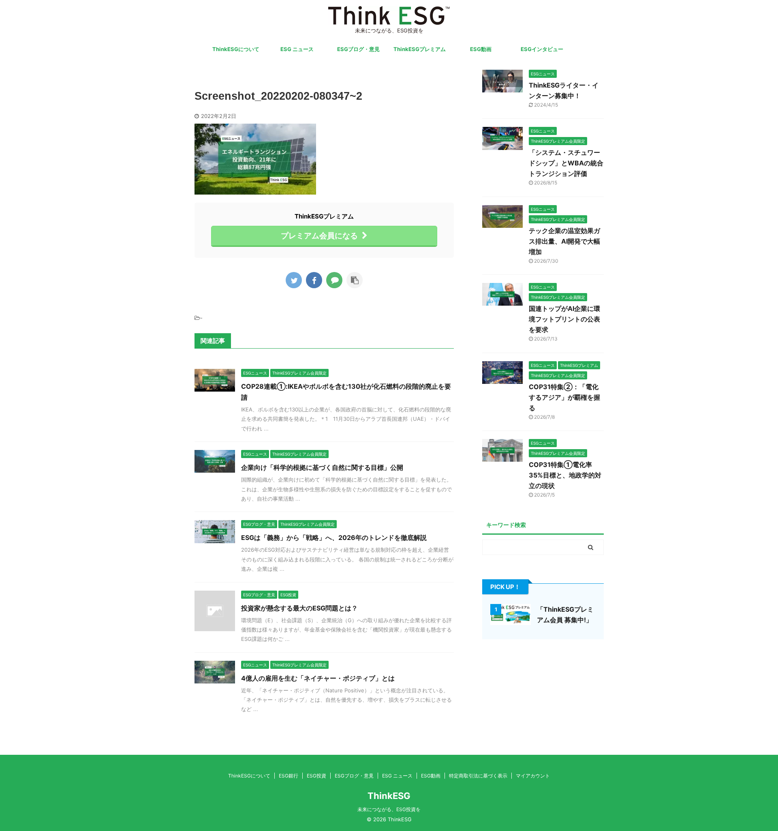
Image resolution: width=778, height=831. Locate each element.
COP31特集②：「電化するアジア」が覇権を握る (564, 397)
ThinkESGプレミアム (419, 49)
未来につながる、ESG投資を (389, 809)
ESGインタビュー (542, 49)
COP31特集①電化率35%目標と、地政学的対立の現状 (565, 475)
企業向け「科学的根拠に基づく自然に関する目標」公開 (322, 467)
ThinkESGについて (235, 49)
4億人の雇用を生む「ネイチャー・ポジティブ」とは (318, 678)
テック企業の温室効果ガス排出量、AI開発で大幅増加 (564, 241)
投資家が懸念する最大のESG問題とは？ (299, 608)
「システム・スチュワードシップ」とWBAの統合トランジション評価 (566, 163)
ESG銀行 (288, 776)
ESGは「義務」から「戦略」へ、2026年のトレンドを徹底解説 (334, 537)
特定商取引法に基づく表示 (478, 776)
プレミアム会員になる (319, 235)
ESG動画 (481, 49)
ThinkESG (389, 795)
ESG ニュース (297, 49)
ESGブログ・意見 (358, 49)
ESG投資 (316, 776)
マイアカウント (533, 776)
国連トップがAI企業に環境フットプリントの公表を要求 (564, 319)
